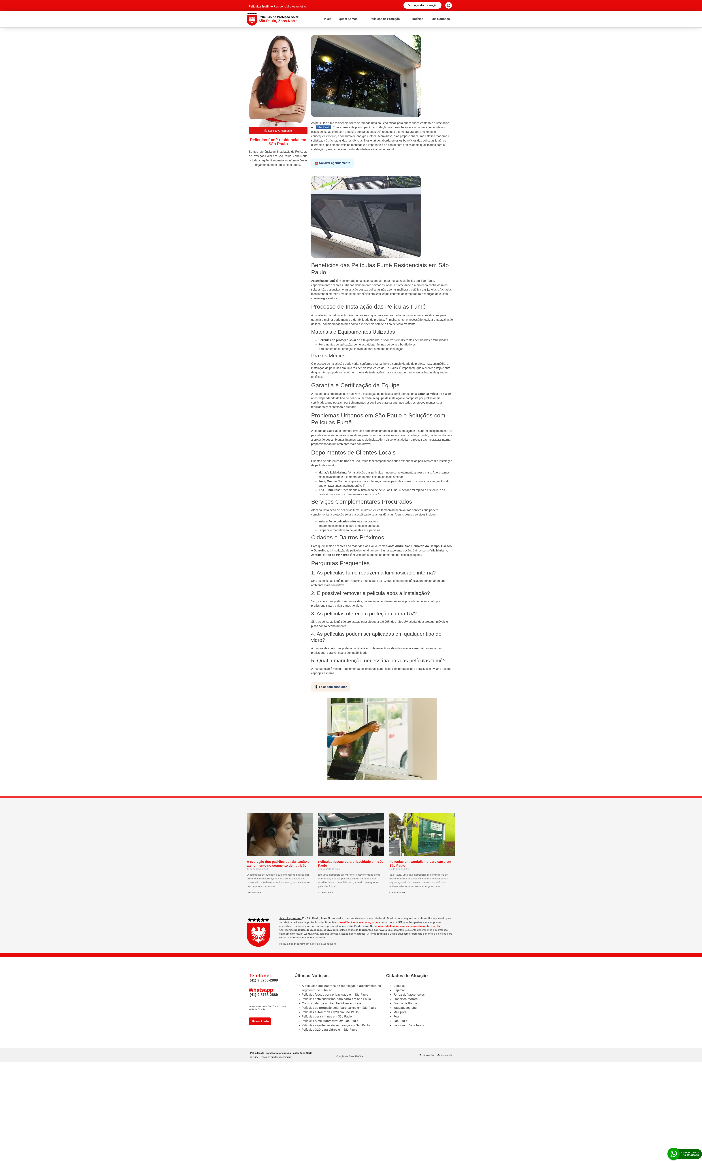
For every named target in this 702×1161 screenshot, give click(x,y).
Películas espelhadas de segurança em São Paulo (336, 1025)
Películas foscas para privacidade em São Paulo (335, 994)
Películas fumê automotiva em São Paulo (330, 1021)
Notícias (417, 18)
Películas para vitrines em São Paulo (327, 1016)
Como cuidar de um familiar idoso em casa (331, 1003)
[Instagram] (448, 5)
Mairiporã (400, 1012)
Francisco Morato (405, 999)
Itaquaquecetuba (405, 1007)
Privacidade (260, 1021)
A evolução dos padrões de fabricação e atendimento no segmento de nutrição (278, 864)
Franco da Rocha (405, 1003)
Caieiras (399, 986)
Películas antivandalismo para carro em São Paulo (336, 999)
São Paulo (323, 127)
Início (327, 18)
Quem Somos (348, 18)
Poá (396, 1016)
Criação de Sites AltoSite (349, 1056)
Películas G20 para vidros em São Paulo (329, 1029)
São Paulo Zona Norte (408, 1025)
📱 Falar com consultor (331, 686)
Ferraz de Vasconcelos (409, 994)
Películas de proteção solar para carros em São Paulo (339, 1007)
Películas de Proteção (385, 18)
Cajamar (399, 990)
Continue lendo (254, 892)
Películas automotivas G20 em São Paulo (330, 1012)
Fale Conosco (440, 18)
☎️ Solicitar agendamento (332, 163)
